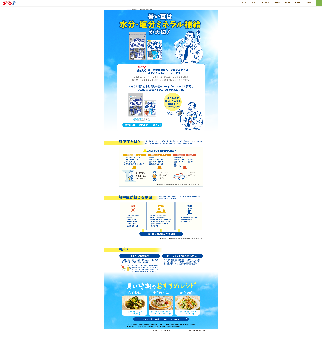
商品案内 (244, 3)
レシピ (254, 3)
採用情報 (287, 3)
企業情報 (298, 3)
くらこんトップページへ (182, 334)
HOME (129, 9)
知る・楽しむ (265, 3)
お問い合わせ (310, 3)
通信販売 (277, 3)
